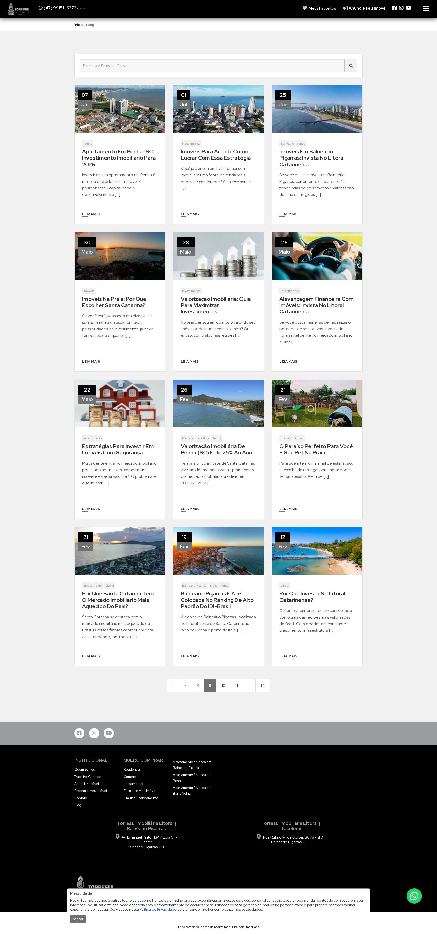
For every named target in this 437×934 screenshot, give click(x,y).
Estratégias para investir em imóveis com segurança (118, 449)
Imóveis (88, 291)
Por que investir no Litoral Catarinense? (312, 596)
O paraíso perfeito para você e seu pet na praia (316, 449)
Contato (80, 798)
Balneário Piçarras (293, 144)
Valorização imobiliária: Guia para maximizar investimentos (216, 305)
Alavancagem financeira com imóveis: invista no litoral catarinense (316, 305)
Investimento (191, 144)
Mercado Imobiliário (195, 438)
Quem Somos (84, 769)
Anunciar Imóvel (86, 784)
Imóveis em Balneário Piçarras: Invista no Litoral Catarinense (312, 158)
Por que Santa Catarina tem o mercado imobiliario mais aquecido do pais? (118, 600)
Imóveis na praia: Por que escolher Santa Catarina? (114, 302)
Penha (87, 144)
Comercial (131, 776)
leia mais (91, 214)
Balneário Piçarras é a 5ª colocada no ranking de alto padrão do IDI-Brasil (217, 600)
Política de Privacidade (158, 909)
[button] (70, 8)
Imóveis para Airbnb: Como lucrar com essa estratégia (216, 154)
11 (236, 685)
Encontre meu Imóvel (90, 791)
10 (223, 685)
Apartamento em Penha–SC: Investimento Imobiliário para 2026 (119, 158)
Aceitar (78, 919)
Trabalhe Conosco (87, 776)
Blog (77, 805)
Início (78, 24)
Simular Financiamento (141, 798)
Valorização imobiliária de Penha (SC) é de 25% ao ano (216, 449)
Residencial (132, 769)
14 (263, 685)
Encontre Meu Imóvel (140, 791)
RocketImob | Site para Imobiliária (236, 927)
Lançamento (133, 784)
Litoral (299, 438)
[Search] (351, 65)
